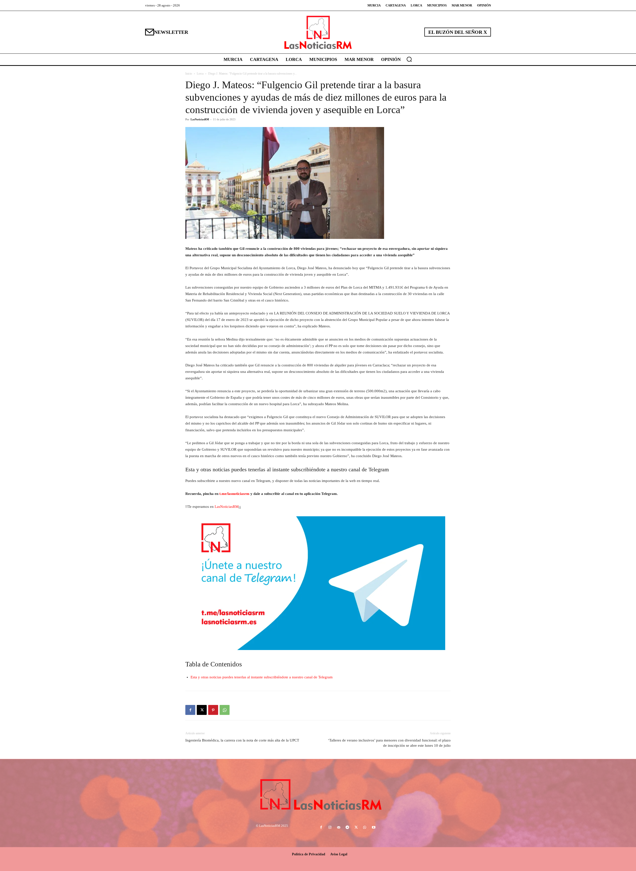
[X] (202, 710)
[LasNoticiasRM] (318, 32)
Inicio (188, 73)
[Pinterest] (213, 710)
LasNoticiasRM (200, 119)
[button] (409, 59)
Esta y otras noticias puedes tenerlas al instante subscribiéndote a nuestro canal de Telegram (262, 677)
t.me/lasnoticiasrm (234, 494)
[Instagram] (330, 828)
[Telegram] (347, 828)
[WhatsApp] (225, 710)
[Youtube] (373, 828)
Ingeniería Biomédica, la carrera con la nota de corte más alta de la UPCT (242, 740)
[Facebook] (190, 710)
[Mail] (338, 828)
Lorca (200, 73)
